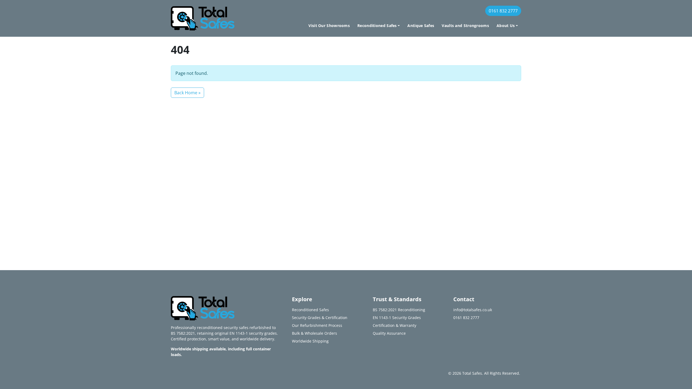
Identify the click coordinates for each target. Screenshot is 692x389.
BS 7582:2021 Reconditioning (399, 309)
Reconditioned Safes (377, 25)
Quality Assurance (389, 333)
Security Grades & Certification (319, 317)
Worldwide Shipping (310, 341)
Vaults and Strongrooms (465, 25)
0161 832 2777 (503, 11)
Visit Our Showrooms (329, 25)
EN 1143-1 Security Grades (397, 317)
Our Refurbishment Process (317, 325)
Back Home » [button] (187, 93)
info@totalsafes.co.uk (472, 309)
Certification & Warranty (394, 325)
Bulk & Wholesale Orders (314, 333)
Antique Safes (420, 25)
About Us (506, 25)
